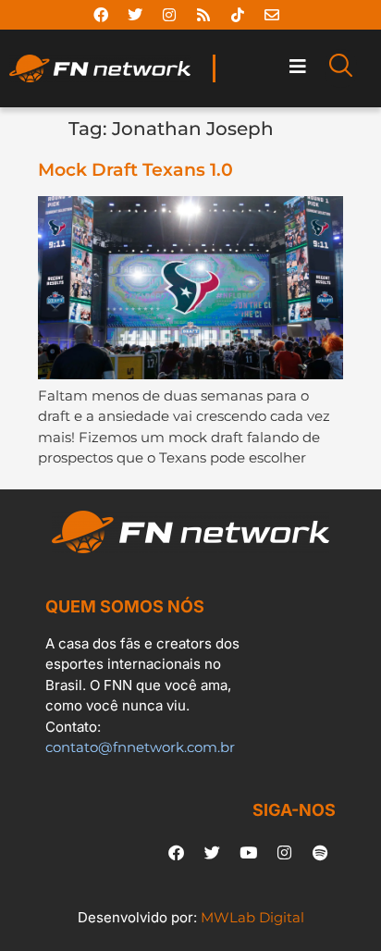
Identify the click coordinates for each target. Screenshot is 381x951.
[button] (297, 66)
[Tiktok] (237, 15)
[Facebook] (101, 15)
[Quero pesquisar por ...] (341, 68)
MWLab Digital (252, 917)
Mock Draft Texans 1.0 (135, 169)
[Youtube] (248, 853)
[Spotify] (320, 853)
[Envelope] (272, 15)
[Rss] (203, 15)
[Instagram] (169, 15)
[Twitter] (135, 15)
